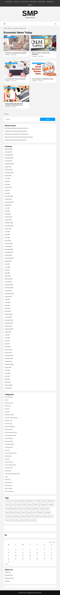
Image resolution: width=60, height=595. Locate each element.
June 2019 (7, 267)
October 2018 (8, 290)
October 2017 (8, 326)
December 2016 (9, 355)
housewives (26, 508)
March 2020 (8, 240)
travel (18, 520)
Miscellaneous (8, 482)
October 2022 (8, 187)
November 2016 (9, 358)
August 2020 (8, 228)
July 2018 (7, 299)
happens (8, 508)
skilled (41, 516)
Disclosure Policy (9, 578)
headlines (14, 508)
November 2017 (9, 323)
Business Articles (24, 1)
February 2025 (8, 169)
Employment (8, 456)
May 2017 (7, 341)
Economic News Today (11, 37)
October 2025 (8, 161)
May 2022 (7, 190)
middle (12, 512)
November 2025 (9, 158)
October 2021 (8, 199)
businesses (30, 501)
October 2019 (8, 255)
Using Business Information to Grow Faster (16, 131)
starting (8, 520)
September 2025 (9, 164)
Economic (7, 450)
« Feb (6, 564)
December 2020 (9, 223)
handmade (51, 504)
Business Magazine (10, 426)
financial (36, 504)
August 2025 (8, 167)
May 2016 (7, 376)
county (7, 504)
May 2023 (7, 181)
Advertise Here (9, 575)
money (18, 512)
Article (6, 400)
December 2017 (9, 320)
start (51, 516)
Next (7, 114)
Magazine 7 (31, 592)
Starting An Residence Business (16, 53)
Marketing (7, 479)
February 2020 (8, 243)
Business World (33, 1)
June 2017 (7, 338)
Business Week (9, 438)
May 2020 (7, 234)
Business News (50, 1)
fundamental (43, 504)
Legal (6, 477)
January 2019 (8, 282)
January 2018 (8, 317)
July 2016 (7, 370)
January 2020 (8, 246)
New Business (8, 485)
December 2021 (9, 196)
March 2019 (8, 276)
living (47, 508)
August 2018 (8, 296)
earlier (24, 504)
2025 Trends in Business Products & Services (16, 128)
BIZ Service (16, 1)
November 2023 (9, 172)
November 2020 (9, 226)
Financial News (9, 462)
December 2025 (9, 155)
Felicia (8, 54)
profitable (47, 512)
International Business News (12, 474)
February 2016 (8, 385)
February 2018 (8, 314)
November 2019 (9, 252)
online (29, 512)
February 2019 (8, 279)
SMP (30, 13)
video (23, 520)
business (23, 501)
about (7, 501)
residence (29, 516)
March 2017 (8, 346)
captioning (37, 501)
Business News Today (10, 435)
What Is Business (9, 491)
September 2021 (9, 202)
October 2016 (8, 361)
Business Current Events (11, 417)
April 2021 (7, 211)
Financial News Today (10, 465)
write (34, 520)
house (20, 508)
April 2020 (7, 237)
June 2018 (7, 302)
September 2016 (9, 364)
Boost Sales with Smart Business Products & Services (19, 137)
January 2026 (8, 152)
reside (23, 516)
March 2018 (8, 311)
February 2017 (8, 349)
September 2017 (9, 329)
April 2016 (7, 379)
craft (12, 504)
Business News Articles (11, 432)
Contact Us (30, 5)
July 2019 (7, 264)
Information (8, 471)
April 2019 (7, 273)
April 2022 (7, 193)
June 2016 (7, 373)
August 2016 (8, 367)
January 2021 (8, 220)
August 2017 (8, 332)
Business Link (8, 420)
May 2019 (7, 270)
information (34, 508)
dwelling (18, 504)
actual (12, 501)
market (7, 512)
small (46, 516)
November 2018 (9, 287)
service (35, 516)
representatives (16, 516)
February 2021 (8, 217)
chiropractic (51, 501)
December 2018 (9, 285)
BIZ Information (41, 1)
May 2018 (7, 305)
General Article (9, 1)
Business (7, 409)
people (34, 512)
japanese (42, 508)
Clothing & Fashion (9, 444)
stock (13, 520)
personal (40, 512)
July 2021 (7, 208)
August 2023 (8, 175)
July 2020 (7, 231)
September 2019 (9, 258)
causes (44, 501)
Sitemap (7, 581)
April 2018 (7, 308)
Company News (9, 447)
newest (23, 512)
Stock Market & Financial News (42, 79)
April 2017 (7, 344)
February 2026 (8, 149)
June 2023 (7, 178)
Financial (7, 459)
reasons (8, 516)
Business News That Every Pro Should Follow (16, 134)
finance (30, 504)
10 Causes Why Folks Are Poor (15, 79)
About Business (9, 397)
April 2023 (7, 184)
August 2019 (8, 261)
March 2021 (8, 214)
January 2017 (8, 352)
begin (17, 501)
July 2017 (7, 335)
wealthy (29, 520)
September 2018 (9, 293)
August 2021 (8, 205)
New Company (8, 488)
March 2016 (8, 382)
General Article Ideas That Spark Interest (15, 140)
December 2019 (9, 249)
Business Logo (8, 423)
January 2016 (8, 388)
